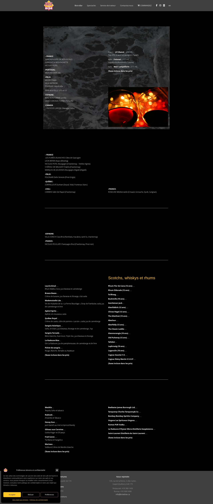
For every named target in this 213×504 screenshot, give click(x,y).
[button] (57, 470)
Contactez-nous (126, 5)
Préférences (49, 494)
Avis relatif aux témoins (20, 500)
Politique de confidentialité (39, 500)
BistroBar (79, 5)
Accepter (12, 494)
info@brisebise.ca (123, 494)
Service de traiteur (108, 5)
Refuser (31, 494)
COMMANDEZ (146, 5)
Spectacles (91, 5)
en (170, 5)
